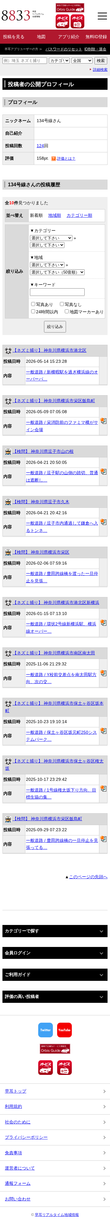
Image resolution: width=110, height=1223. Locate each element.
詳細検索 (100, 69)
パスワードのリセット (64, 49)
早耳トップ (15, 1091)
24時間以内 (47, 311)
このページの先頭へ (88, 876)
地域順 (54, 215)
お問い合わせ (18, 1198)
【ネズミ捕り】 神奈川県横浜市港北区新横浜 (56, 602)
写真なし (73, 304)
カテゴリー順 (79, 215)
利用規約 (13, 1106)
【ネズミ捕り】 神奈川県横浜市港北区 (49, 350)
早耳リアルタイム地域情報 (57, 1215)
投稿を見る (13, 36)
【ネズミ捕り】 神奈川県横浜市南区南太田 (54, 652)
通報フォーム (18, 1183)
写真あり (44, 304)
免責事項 (13, 1152)
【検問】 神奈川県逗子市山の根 (43, 451)
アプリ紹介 (68, 36)
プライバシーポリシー (26, 1137)
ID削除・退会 (95, 49)
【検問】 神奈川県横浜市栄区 (41, 552)
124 (40, 145)
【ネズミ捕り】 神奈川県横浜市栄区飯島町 (54, 400)
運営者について (20, 1168)
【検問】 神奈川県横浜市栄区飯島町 (47, 818)
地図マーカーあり (87, 311)
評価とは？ (66, 158)
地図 (41, 36)
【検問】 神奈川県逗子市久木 (41, 501)
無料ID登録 (96, 36)
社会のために (18, 1121)
